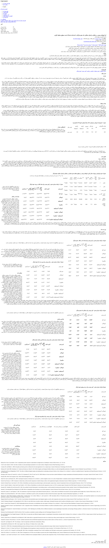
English (4, 6)
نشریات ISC (5, 17)
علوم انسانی (5, 12)
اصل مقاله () (78, 38)
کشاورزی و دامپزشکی (7, 15)
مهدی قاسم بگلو (102, 44)
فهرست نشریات (6, 3)
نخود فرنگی (78, 71)
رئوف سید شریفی (87, 44)
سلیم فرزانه (80, 44)
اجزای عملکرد (103, 71)
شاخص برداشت (90, 71)
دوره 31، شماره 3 (98, 38)
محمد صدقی (94, 44)
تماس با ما (5, 4)
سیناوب (44, 546)
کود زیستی (84, 71)
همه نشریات (5, 11)
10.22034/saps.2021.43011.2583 (90, 41)
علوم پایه (5, 13)
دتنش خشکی (96, 71)
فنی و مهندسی (6, 14)
